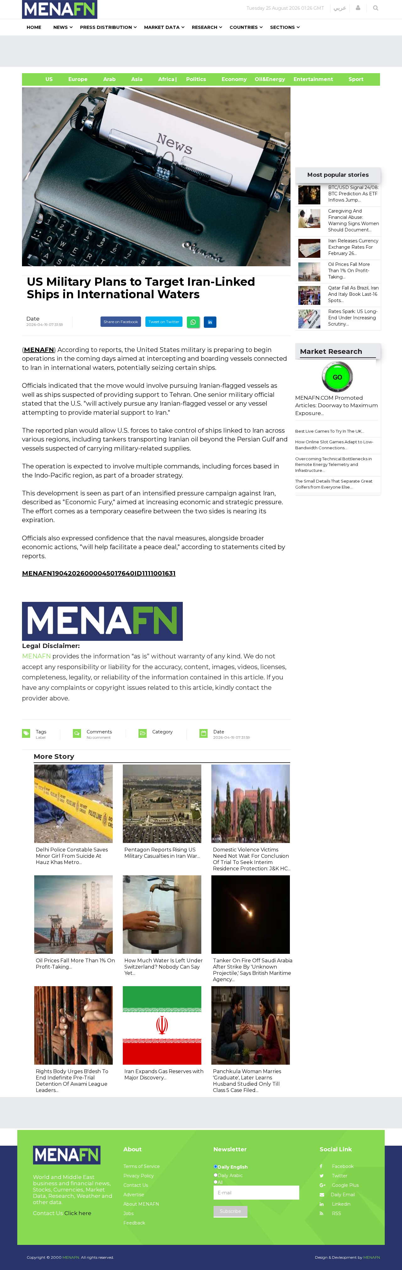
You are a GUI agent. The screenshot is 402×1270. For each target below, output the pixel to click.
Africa (165, 79)
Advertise (133, 1194)
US (41, 79)
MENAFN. (71, 1257)
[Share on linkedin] (210, 322)
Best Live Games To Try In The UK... (329, 431)
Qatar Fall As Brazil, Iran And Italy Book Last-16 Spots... (353, 294)
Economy (234, 79)
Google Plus (345, 1185)
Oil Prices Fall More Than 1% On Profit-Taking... (349, 271)
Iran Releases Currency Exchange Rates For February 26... (353, 247)
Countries (244, 27)
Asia (136, 79)
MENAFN (39, 350)
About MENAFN (141, 1204)
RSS (336, 1213)
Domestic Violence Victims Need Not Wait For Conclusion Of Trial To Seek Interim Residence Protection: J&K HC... (252, 859)
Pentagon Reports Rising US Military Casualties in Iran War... (162, 853)
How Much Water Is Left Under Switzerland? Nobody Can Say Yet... (163, 967)
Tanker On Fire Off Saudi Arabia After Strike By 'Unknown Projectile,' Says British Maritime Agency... (252, 970)
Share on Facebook (121, 321)
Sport (352, 79)
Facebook (342, 1166)
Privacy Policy (138, 1176)
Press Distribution (106, 27)
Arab (109, 79)
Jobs (128, 1213)
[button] (358, 7)
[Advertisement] (203, 51)
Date (33, 319)
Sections (282, 27)
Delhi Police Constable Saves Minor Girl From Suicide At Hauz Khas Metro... (72, 856)
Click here (77, 1213)
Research (204, 27)
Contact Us (135, 1185)
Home (34, 27)
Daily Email (343, 1194)
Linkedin (340, 1204)
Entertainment (304, 79)
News (60, 27)
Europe (78, 79)
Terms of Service (141, 1166)
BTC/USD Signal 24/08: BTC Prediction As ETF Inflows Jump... (353, 194)
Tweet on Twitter (164, 321)
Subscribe (230, 1211)
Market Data (162, 27)
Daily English (233, 1167)
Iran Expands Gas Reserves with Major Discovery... (164, 1074)
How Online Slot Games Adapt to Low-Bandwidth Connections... (334, 444)
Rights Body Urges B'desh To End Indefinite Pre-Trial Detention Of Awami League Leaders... (72, 1080)
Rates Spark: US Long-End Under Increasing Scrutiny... (353, 318)
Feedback (134, 1223)
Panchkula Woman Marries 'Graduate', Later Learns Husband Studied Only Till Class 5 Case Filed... (247, 1080)
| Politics (194, 79)
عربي (340, 7)
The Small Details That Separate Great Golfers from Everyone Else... (333, 483)
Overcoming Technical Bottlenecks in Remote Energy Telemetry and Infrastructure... (333, 464)
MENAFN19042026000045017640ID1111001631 (99, 573)
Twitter (339, 1176)
